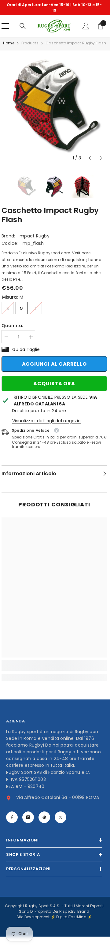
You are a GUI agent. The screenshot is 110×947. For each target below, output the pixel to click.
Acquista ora (54, 383)
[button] (89, 158)
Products (29, 43)
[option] (54, 7)
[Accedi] (85, 26)
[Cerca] (22, 26)
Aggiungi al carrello (54, 363)
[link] (54, 667)
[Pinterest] (44, 817)
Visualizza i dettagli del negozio (46, 421)
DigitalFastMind (71, 916)
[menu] (5, 26)
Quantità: (12, 326)
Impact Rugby (34, 236)
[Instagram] (28, 817)
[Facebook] (12, 817)
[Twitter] (60, 817)
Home (8, 43)
